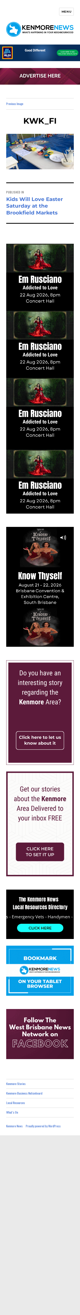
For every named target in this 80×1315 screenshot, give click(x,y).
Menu (66, 11)
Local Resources (15, 1102)
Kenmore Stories (16, 1083)
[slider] (44, 643)
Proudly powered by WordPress (43, 1126)
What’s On (12, 1112)
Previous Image (14, 103)
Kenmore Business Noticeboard (24, 1093)
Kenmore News (14, 1126)
